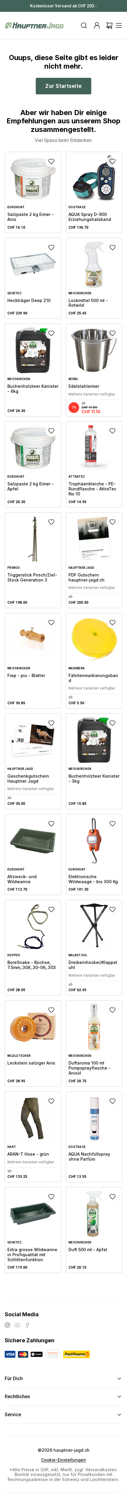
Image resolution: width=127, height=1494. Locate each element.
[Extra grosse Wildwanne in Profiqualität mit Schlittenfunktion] (33, 1230)
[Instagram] (7, 1325)
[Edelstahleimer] (94, 370)
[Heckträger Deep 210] (33, 278)
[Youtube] (17, 1325)
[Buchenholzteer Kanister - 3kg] (94, 761)
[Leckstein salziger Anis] (33, 1043)
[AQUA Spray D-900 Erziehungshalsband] (94, 192)
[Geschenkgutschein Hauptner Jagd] (33, 761)
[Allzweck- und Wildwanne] (33, 854)
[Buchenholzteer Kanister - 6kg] (33, 370)
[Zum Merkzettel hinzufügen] (51, 161)
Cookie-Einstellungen (63, 1460)
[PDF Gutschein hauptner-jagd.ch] (94, 560)
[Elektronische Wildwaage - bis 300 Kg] (94, 854)
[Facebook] (27, 1325)
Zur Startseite (63, 86)
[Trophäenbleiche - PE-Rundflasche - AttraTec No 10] (94, 464)
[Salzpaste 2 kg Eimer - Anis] (33, 192)
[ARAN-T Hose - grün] (33, 1137)
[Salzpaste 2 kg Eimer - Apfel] (33, 464)
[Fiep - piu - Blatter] (33, 660)
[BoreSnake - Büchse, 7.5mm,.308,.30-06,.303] (33, 947)
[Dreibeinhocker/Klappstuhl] (94, 947)
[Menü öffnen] (118, 25)
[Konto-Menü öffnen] (96, 25)
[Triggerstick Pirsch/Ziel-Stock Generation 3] (33, 560)
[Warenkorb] (109, 25)
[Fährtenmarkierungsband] (94, 660)
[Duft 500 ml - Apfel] (94, 1230)
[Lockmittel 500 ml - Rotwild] (94, 278)
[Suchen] (83, 25)
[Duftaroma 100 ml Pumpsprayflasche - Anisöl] (94, 1043)
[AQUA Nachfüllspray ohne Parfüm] (94, 1137)
